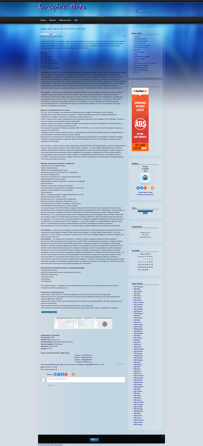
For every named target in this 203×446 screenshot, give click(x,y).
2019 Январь (138, 331)
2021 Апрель (138, 391)
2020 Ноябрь (138, 380)
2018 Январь (138, 311)
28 (143, 270)
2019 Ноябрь (138, 353)
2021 (50, 29)
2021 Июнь (137, 395)
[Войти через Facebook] (141, 188)
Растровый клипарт (140, 41)
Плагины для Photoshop (142, 45)
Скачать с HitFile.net (83, 362)
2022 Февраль (138, 411)
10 (150, 262)
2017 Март (137, 289)
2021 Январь (138, 384)
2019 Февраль (138, 333)
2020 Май (137, 367)
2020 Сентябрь (139, 375)
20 (141, 267)
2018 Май (137, 320)
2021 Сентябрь (139, 402)
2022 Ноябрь (138, 424)
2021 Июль (137, 398)
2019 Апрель (138, 338)
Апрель (56, 29)
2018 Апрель (138, 318)
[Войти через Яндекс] (145, 188)
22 (145, 267)
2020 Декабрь (138, 382)
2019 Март (137, 335)
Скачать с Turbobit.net (83, 355)
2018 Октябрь (138, 324)
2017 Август (138, 300)
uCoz (101, 441)
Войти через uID (145, 183)
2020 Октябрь (138, 378)
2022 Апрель (138, 415)
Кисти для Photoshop (141, 47)
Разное (136, 72)
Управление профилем (145, 194)
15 (145, 264)
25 (152, 267)
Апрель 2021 (145, 254)
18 (152, 264)
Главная (136, 36)
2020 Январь (138, 358)
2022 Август (138, 418)
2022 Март (137, 413)
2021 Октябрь (138, 404)
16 (147, 264)
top (162, 437)
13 (141, 264)
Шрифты (137, 50)
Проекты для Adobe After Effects (145, 63)
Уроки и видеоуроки (141, 70)
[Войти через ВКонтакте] (138, 188)
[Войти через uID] (55, 374)
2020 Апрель (138, 364)
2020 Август (138, 373)
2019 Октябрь (138, 351)
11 (152, 262)
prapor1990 (89, 364)
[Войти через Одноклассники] (152, 188)
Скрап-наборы (139, 52)
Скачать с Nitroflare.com (83, 357)
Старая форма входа (145, 192)
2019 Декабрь (138, 355)
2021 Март (137, 389)
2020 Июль (137, 371)
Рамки (136, 54)
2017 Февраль (138, 287)
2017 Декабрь (138, 309)
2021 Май (137, 393)
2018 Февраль (138, 313)
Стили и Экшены (139, 43)
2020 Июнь (137, 369)
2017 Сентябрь (139, 302)
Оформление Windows (141, 65)
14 (143, 264)
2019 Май (137, 340)
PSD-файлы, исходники (142, 56)
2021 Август (138, 400)
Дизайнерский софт (140, 67)
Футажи (136, 61)
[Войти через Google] (148, 188)
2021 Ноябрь (138, 407)
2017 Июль (137, 298)
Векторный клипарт (140, 39)
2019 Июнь (137, 342)
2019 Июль (137, 344)
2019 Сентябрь (139, 349)
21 (143, 267)
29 (145, 270)
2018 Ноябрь (138, 327)
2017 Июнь (137, 295)
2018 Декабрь (138, 329)
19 (139, 267)
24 (150, 267)
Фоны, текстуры (139, 59)
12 (139, 264)
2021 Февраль (138, 387)
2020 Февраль (138, 360)
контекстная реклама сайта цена (50, 445)
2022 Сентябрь (139, 420)
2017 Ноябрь (138, 307)
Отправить (50, 385)
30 (147, 270)
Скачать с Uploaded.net (83, 359)
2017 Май (137, 293)
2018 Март (137, 315)
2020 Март (137, 362)
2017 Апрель (138, 291)
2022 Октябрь (138, 422)
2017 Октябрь (138, 304)
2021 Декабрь (138, 409)
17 (150, 264)
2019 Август (138, 347)
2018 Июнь (137, 322)
